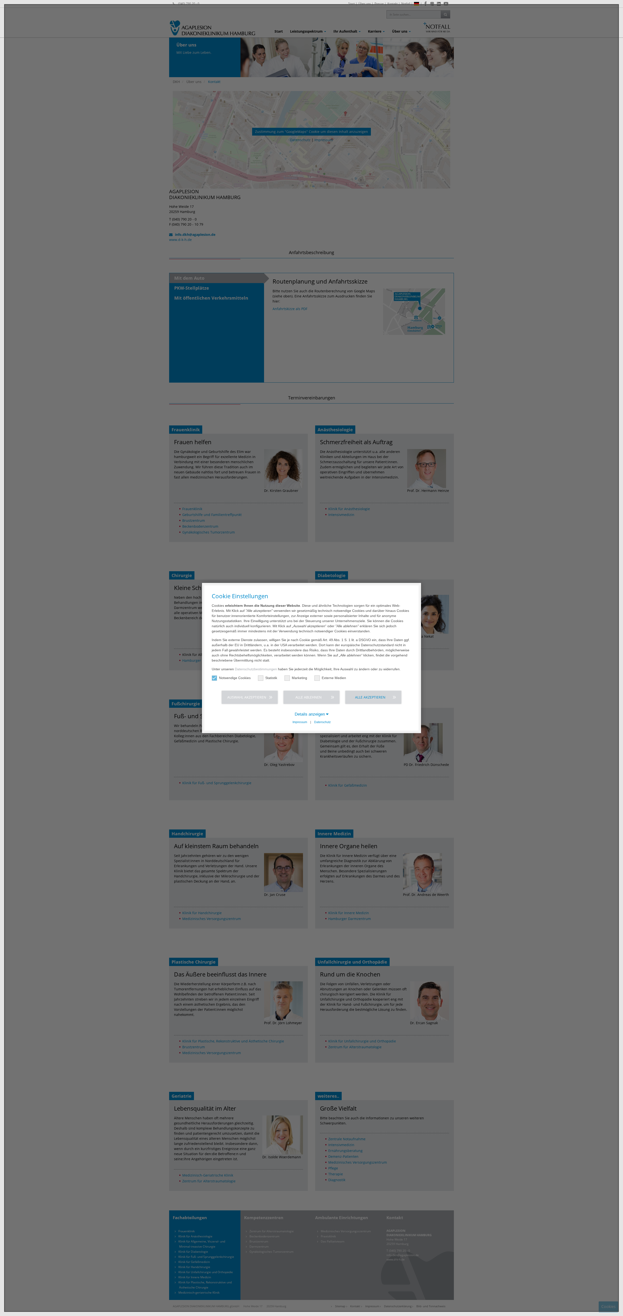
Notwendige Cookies (235, 678)
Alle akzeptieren (370, 697)
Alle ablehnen (308, 697)
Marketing (299, 678)
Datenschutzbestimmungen (256, 669)
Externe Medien (334, 678)
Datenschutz (322, 722)
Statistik (271, 678)
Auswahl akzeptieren (246, 697)
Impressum (300, 722)
